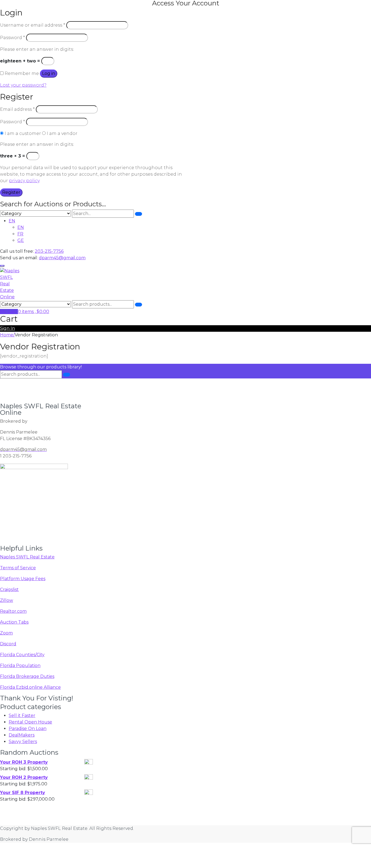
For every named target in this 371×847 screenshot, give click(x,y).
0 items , (33, 311)
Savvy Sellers (23, 741)
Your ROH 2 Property (24, 777)
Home (6, 334)
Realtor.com (13, 611)
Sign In (7, 328)
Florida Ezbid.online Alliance (30, 687)
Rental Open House (30, 722)
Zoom (6, 633)
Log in (48, 73)
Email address (17, 109)
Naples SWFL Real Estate (27, 557)
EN (12, 220)
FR (20, 233)
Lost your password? (23, 85)
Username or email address (32, 25)
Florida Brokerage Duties (27, 676)
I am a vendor (61, 133)
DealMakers (21, 735)
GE (20, 240)
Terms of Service (18, 567)
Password (12, 37)
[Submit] (138, 214)
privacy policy (24, 180)
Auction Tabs (14, 622)
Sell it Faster (22, 715)
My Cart (9, 311)
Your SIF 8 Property (22, 792)
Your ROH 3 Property (24, 762)
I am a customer (22, 133)
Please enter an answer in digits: (37, 49)
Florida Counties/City (22, 654)
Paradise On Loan (27, 728)
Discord (8, 643)
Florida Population (20, 665)
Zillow (6, 600)
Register (11, 192)
